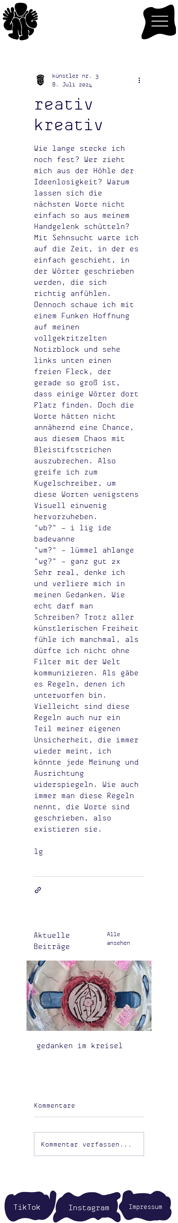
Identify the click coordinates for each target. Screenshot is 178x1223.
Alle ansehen (118, 938)
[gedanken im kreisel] (89, 996)
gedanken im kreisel (79, 1045)
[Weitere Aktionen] (139, 80)
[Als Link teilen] (38, 890)
